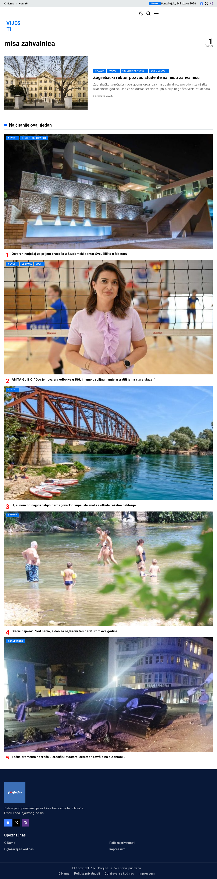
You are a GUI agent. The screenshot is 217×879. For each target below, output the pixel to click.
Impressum (117, 849)
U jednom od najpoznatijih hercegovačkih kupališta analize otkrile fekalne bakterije (74, 505)
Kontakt (23, 3)
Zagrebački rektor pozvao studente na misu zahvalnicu (146, 77)
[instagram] (211, 3)
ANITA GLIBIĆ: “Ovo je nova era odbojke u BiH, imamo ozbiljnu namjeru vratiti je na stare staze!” (83, 379)
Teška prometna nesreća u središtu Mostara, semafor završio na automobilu (68, 757)
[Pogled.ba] (14, 792)
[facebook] (201, 3)
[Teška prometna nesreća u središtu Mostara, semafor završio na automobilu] (108, 694)
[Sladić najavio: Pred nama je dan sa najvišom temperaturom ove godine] (108, 568)
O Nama (9, 3)
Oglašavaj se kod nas (19, 849)
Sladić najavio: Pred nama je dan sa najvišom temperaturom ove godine (65, 631)
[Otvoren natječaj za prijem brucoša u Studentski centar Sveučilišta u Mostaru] (108, 191)
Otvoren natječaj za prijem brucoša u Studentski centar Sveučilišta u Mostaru (69, 254)
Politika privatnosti (122, 843)
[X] (206, 3)
